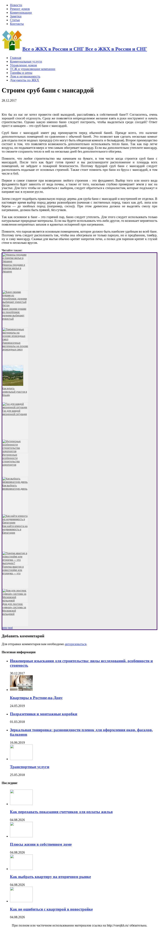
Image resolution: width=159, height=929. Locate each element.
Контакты (17, 24)
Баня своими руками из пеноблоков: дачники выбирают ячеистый (14, 313)
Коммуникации (21, 12)
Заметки (16, 16)
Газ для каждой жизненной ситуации (14, 412)
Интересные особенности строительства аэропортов (11, 459)
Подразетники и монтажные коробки (43, 714)
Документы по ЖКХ (24, 80)
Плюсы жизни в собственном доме (41, 844)
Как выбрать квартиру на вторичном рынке (50, 876)
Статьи (15, 20)
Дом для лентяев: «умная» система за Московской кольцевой (14, 609)
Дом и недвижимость (25, 76)
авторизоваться (75, 644)
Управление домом (23, 65)
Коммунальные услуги (26, 61)
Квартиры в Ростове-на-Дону (36, 698)
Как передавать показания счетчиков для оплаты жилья (61, 812)
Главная (15, 58)
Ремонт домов (20, 9)
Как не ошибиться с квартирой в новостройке (51, 909)
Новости (16, 5)
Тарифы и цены (21, 72)
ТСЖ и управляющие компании (32, 69)
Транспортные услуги (29, 767)
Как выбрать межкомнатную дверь (14, 487)
